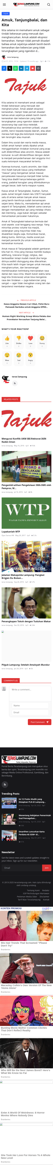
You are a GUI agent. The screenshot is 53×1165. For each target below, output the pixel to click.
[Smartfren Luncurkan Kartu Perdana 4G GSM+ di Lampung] (9, 835)
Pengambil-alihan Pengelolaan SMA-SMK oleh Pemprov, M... (26, 487)
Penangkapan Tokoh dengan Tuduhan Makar (26, 621)
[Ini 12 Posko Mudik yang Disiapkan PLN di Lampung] (9, 803)
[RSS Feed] (15, 383)
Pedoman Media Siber (27, 896)
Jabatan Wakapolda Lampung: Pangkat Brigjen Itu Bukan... (23, 576)
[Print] (38, 68)
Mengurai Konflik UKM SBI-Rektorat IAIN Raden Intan (24, 440)
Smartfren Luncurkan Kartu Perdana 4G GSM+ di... (32, 833)
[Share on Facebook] (4, 68)
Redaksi (45, 890)
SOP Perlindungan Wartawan (36, 893)
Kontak (46, 899)
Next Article (25, 312)
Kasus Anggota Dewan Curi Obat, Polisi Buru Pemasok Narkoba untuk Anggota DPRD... (26, 305)
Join (47, 867)
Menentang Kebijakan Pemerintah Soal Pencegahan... (35, 817)
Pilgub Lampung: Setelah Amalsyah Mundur (26, 664)
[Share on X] (9, 68)
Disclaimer (44, 896)
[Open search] (48, 4)
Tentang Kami (33, 890)
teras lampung (19, 376)
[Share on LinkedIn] (21, 68)
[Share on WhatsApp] (15, 68)
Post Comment (38, 722)
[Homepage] (26, 4)
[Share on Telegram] (26, 68)
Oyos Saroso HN (8, 535)
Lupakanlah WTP (11, 531)
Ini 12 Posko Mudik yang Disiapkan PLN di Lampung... (32, 800)
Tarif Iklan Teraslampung (29, 899)
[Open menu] (4, 4)
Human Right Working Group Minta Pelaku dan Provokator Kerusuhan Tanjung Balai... (26, 318)
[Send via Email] (32, 68)
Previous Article (28, 300)
